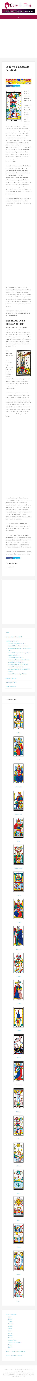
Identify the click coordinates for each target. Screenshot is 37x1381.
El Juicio (18, 1247)
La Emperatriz (18, 787)
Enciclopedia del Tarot (12, 641)
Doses (10, 1319)
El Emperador (18, 814)
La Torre (18, 1139)
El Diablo (18, 1112)
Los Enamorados (19, 868)
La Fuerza (18, 1003)
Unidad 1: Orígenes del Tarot (17, 643)
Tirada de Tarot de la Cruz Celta (15, 1351)
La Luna (18, 1193)
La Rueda (18, 976)
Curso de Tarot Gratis (18, 5)
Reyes (10, 1347)
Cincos (10, 1326)
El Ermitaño (18, 949)
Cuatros (10, 1324)
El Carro (18, 895)
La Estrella (18, 1166)
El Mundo (18, 1274)
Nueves (10, 1335)
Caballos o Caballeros (14, 1342)
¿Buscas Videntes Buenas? (14, 1355)
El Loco (18, 1301)
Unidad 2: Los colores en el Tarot (18, 646)
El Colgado (18, 1030)
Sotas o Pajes (12, 1340)
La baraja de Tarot (11, 682)
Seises (10, 1328)
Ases (9, 1317)
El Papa (18, 841)
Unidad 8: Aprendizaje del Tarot (17, 674)
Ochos (10, 1333)
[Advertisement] (18, 38)
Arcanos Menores (11, 678)
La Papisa (18, 760)
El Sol (18, 1220)
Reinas (10, 1345)
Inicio (7, 632)
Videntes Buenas (11, 686)
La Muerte (18, 1057)
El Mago (18, 733)
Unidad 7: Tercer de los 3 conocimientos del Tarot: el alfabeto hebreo (19, 669)
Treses (10, 1321)
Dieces (10, 1338)
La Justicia (18, 922)
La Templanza (18, 1084)
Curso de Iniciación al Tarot (14, 637)
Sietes (10, 1331)
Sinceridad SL (18, 1371)
